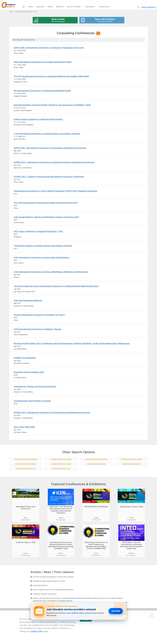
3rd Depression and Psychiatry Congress (32, 401)
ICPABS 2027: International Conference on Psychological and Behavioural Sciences (52, 412)
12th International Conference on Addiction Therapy (37, 329)
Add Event (60, 7)
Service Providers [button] (74, 7)
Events (30, 7)
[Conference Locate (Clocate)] (9, 5)
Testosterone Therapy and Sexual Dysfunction (35, 386)
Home (11, 11)
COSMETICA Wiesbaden (25, 358)
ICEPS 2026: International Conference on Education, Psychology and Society (49, 47)
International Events (40, 585)
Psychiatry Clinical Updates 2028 (29, 372)
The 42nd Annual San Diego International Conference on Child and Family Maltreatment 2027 (56, 286)
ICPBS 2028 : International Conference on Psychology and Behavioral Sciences (50, 148)
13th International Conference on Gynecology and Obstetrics (41, 257)
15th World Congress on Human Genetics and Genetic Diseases (43, 245)
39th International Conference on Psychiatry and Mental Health (42, 62)
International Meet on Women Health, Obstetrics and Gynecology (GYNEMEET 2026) (52, 105)
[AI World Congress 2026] (25, 532)
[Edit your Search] (98, 33)
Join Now (115, 611)
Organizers (40, 7)
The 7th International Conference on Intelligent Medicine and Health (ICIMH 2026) (51, 76)
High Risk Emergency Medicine (28, 300)
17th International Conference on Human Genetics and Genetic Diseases (47, 133)
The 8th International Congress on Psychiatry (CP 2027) (39, 315)
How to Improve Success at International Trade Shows (53, 590)
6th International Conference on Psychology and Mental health (42, 90)
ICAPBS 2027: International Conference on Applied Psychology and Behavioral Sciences (54, 162)
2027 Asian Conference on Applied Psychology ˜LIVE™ (39, 231)
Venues (50, 7)
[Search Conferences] (138, 7)
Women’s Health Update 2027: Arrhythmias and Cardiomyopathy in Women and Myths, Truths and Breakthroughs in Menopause (72, 343)
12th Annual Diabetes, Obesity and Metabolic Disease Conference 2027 (46, 217)
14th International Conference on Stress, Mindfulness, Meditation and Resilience (51, 272)
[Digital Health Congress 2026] (131, 497)
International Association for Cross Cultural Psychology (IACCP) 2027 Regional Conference (55, 191)
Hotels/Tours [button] (104, 7)
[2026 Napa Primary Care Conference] (25, 497)
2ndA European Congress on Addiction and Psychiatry (38, 119)
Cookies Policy (36, 631)
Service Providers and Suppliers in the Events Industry (53, 577)
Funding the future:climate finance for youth (49, 581)
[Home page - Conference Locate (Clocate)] (23, 7)
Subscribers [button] (90, 7)
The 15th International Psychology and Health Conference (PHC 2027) (46, 202)
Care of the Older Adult (24, 427)
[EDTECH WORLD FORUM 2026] (96, 497)
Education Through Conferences (45, 594)
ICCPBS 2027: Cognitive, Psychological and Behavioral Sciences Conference (49, 176)
